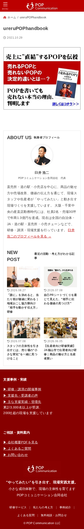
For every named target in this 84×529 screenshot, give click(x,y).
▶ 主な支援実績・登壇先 (22, 402)
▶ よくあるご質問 (17, 448)
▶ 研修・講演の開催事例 (22, 389)
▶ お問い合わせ (15, 455)
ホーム (11, 17)
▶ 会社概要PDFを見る (20, 442)
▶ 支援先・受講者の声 (20, 395)
